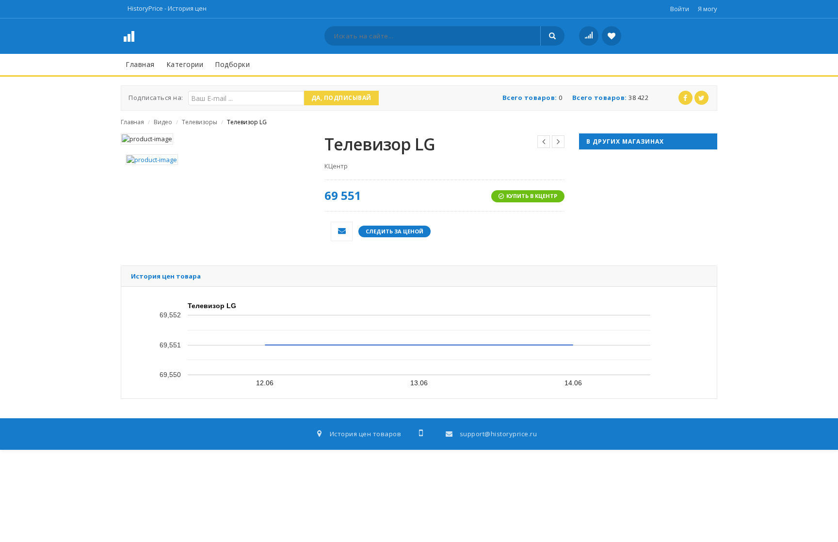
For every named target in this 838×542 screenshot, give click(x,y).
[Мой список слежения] (611, 36)
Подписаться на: (156, 97)
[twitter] (701, 98)
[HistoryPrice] (149, 36)
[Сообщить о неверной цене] (342, 231)
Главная (132, 122)
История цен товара (166, 276)
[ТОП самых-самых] (588, 36)
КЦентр (336, 166)
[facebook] (685, 98)
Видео (163, 122)
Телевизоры (199, 122)
